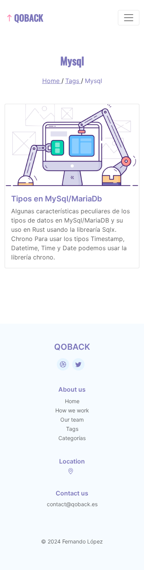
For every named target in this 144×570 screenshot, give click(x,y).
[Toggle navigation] (128, 17)
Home (51, 81)
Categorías (72, 438)
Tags (73, 81)
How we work (72, 410)
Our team (72, 419)
